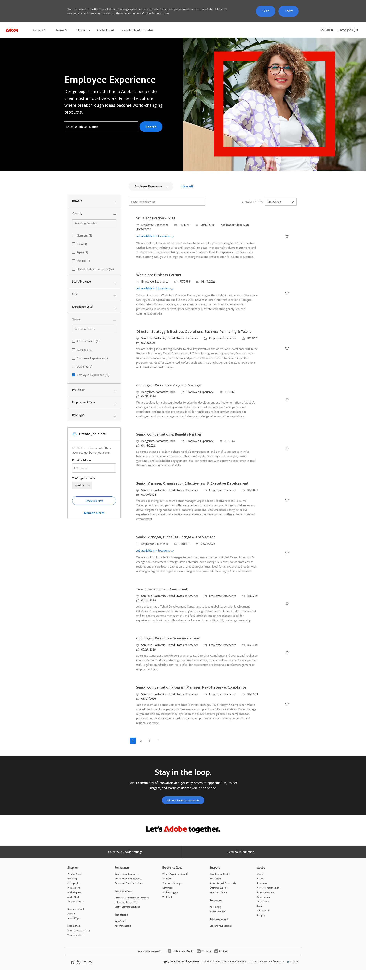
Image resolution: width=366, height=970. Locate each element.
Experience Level (82, 306)
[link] (94, 513)
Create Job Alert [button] (94, 500)
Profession (78, 390)
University (83, 30)
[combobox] (101, 126)
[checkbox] (286, 237)
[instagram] (91, 961)
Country (77, 213)
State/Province (81, 281)
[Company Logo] (12, 29)
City (74, 294)
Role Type (78, 415)
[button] (326, 29)
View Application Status (137, 30)
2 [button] (141, 740)
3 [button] (149, 740)
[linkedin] (85, 961)
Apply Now (274, 236)
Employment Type (83, 402)
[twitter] (78, 961)
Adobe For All (106, 30)
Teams (76, 319)
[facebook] (72, 961)
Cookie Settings (152, 13)
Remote (77, 201)
